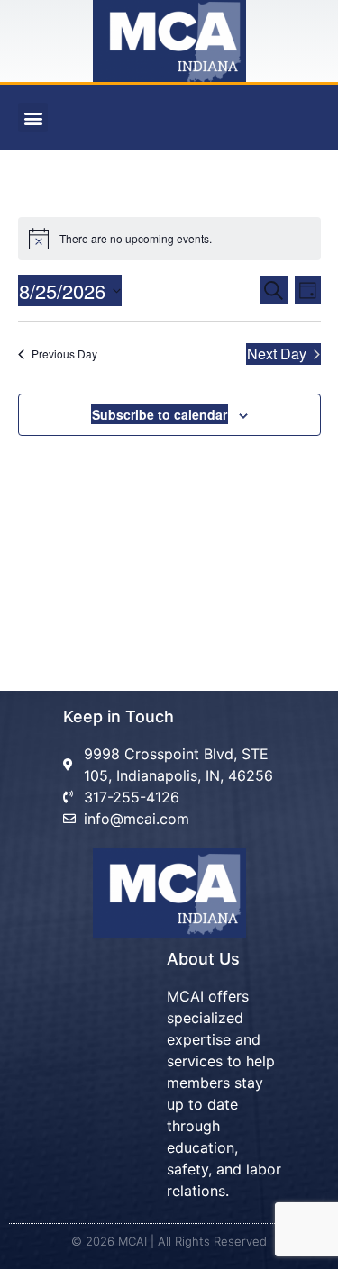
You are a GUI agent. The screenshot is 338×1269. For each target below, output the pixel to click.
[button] (33, 117)
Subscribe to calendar (159, 414)
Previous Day (64, 353)
